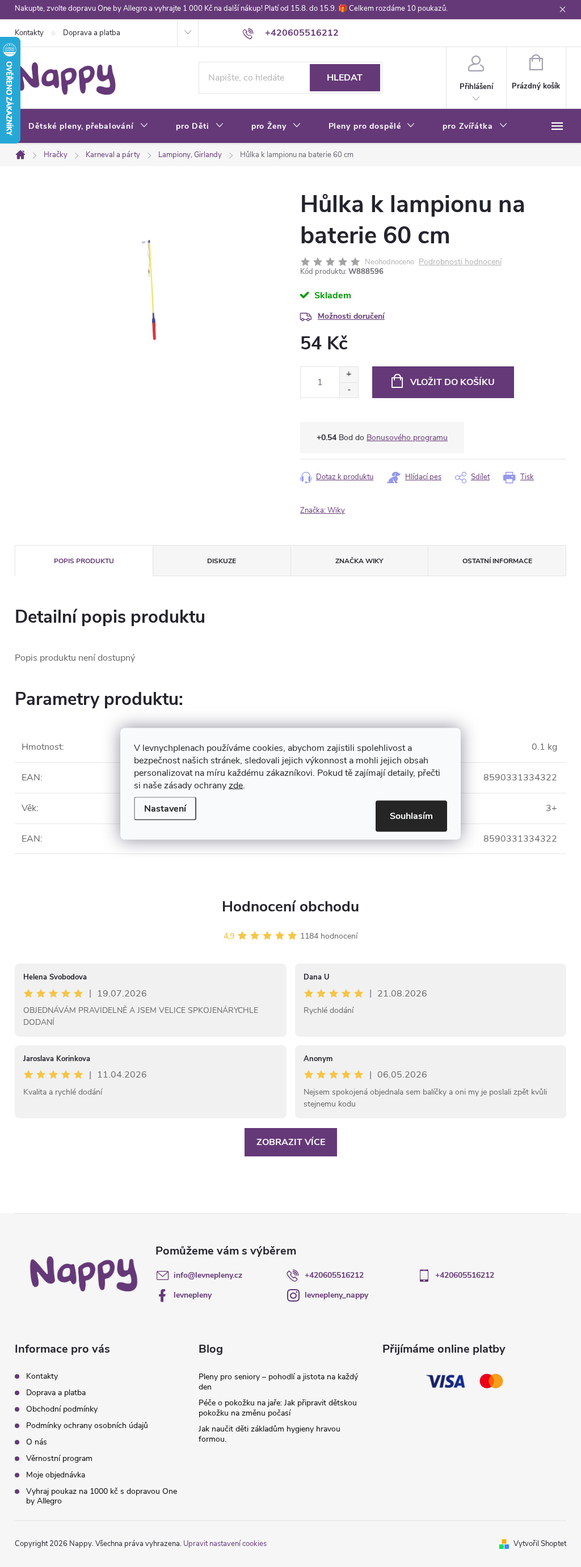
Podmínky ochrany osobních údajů (87, 1425)
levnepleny (193, 1295)
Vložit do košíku (452, 382)
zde (236, 785)
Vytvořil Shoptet (539, 1544)
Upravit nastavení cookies (225, 1544)
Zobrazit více (290, 1142)
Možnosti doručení (351, 316)
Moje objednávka (55, 1474)
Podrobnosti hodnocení (460, 262)
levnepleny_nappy (336, 1295)
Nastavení (165, 808)
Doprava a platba (91, 33)
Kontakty (29, 33)
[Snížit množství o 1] (348, 390)
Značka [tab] (359, 560)
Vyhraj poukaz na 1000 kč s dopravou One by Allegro (101, 1496)
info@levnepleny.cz (208, 1275)
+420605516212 (334, 1275)
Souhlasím (411, 815)
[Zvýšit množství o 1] (348, 374)
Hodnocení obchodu (290, 906)
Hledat (345, 77)
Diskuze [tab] (221, 560)
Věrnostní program (59, 1458)
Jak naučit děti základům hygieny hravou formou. (269, 1434)
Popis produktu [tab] (84, 560)
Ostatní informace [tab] (497, 560)
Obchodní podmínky (62, 1409)
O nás (36, 1442)
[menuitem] (88, 126)
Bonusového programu (407, 437)
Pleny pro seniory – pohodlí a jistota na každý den (278, 1381)
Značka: (322, 510)
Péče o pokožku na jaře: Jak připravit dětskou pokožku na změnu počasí (278, 1407)
